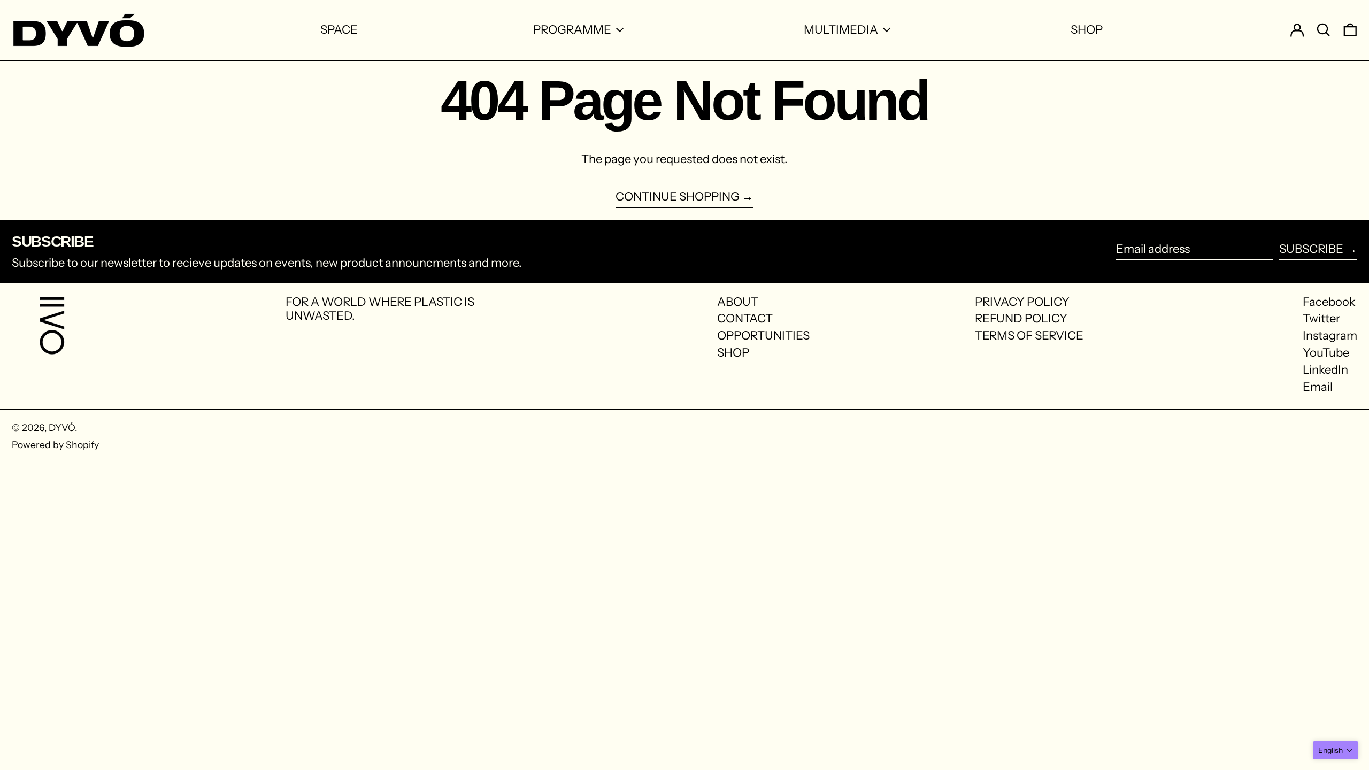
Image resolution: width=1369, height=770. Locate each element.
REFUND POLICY (1021, 318)
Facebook (1329, 302)
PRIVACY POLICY (1022, 302)
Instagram (1330, 336)
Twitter (1321, 319)
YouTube (1326, 353)
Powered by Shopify (55, 444)
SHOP (733, 352)
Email (1318, 387)
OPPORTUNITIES (763, 335)
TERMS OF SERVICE (1029, 335)
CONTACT (745, 318)
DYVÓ (62, 427)
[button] (1335, 750)
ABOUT (737, 302)
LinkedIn (1325, 370)
